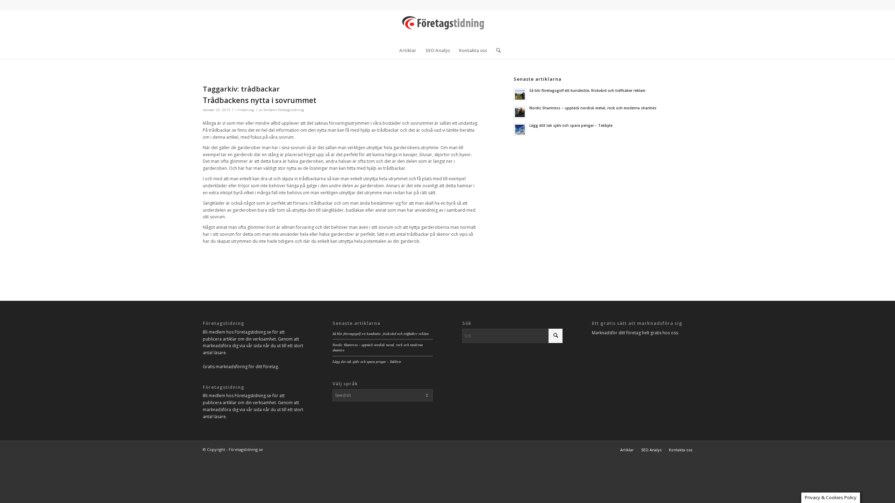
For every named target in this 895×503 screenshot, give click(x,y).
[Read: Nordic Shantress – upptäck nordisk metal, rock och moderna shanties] (520, 112)
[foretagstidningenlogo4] (447, 26)
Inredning (245, 110)
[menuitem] (408, 50)
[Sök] (496, 50)
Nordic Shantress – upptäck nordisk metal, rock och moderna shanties (593, 107)
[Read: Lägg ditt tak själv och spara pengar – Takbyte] (520, 129)
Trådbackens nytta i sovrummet (259, 100)
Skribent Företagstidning (284, 110)
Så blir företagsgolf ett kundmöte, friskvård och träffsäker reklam (587, 90)
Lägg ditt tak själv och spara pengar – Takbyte (571, 125)
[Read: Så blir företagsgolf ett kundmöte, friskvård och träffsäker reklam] (520, 94)
